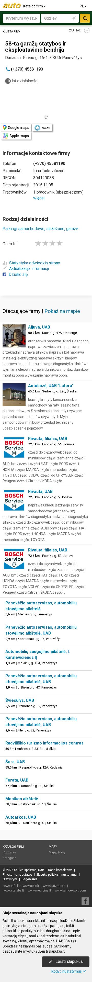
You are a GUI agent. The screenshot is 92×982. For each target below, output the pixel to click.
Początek (9, 852)
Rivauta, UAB (40, 491)
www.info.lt (11, 886)
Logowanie (29, 879)
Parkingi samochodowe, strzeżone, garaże (40, 228)
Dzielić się (18, 274)
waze (45, 128)
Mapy (53, 847)
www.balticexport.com (70, 890)
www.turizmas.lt (54, 886)
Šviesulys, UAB (19, 700)
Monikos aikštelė (21, 798)
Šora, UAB (15, 761)
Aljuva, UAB (39, 327)
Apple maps (19, 136)
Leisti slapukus (68, 961)
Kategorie (9, 858)
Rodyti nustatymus (66, 971)
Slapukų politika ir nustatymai (56, 874)
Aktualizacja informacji (29, 268)
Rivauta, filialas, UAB (47, 438)
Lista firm (12, 31)
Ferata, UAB (16, 780)
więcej (38, 198)
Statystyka (10, 879)
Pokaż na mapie (62, 311)
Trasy (61, 852)
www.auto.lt (31, 886)
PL (82, 6)
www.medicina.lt (39, 890)
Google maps (18, 128)
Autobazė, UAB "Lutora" (51, 385)
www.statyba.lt (14, 890)
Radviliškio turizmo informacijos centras (44, 743)
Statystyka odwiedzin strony (34, 263)
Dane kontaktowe (60, 870)
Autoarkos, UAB (20, 817)
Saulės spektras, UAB (29, 870)
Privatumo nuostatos (17, 874)
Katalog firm (33, 6)
